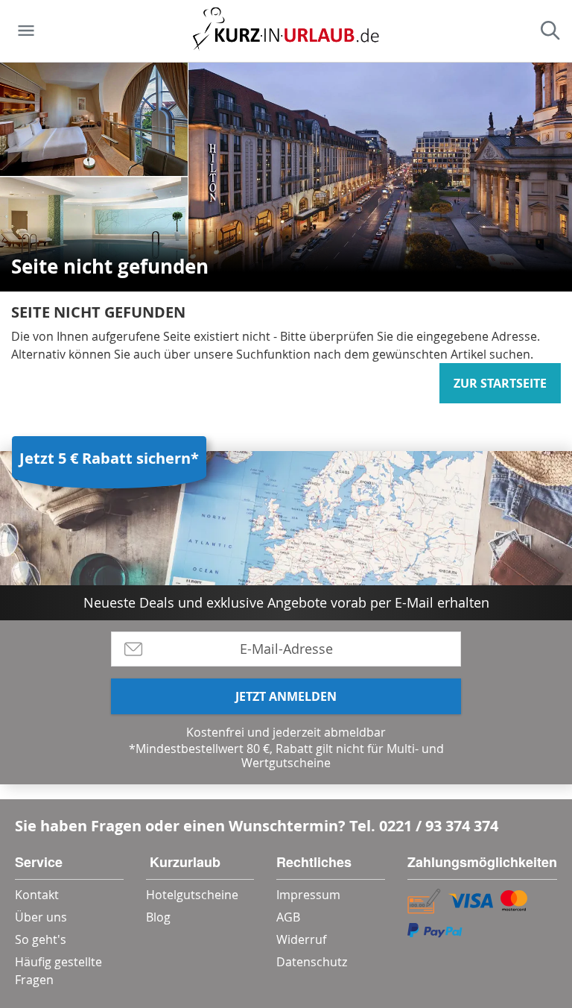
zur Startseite (500, 383)
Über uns (41, 917)
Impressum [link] (308, 894)
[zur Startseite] (286, 30)
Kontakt (37, 894)
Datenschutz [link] (311, 962)
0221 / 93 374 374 (438, 825)
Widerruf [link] (301, 939)
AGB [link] (288, 917)
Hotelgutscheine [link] (192, 894)
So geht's (40, 939)
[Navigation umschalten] (26, 30)
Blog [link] (158, 917)
